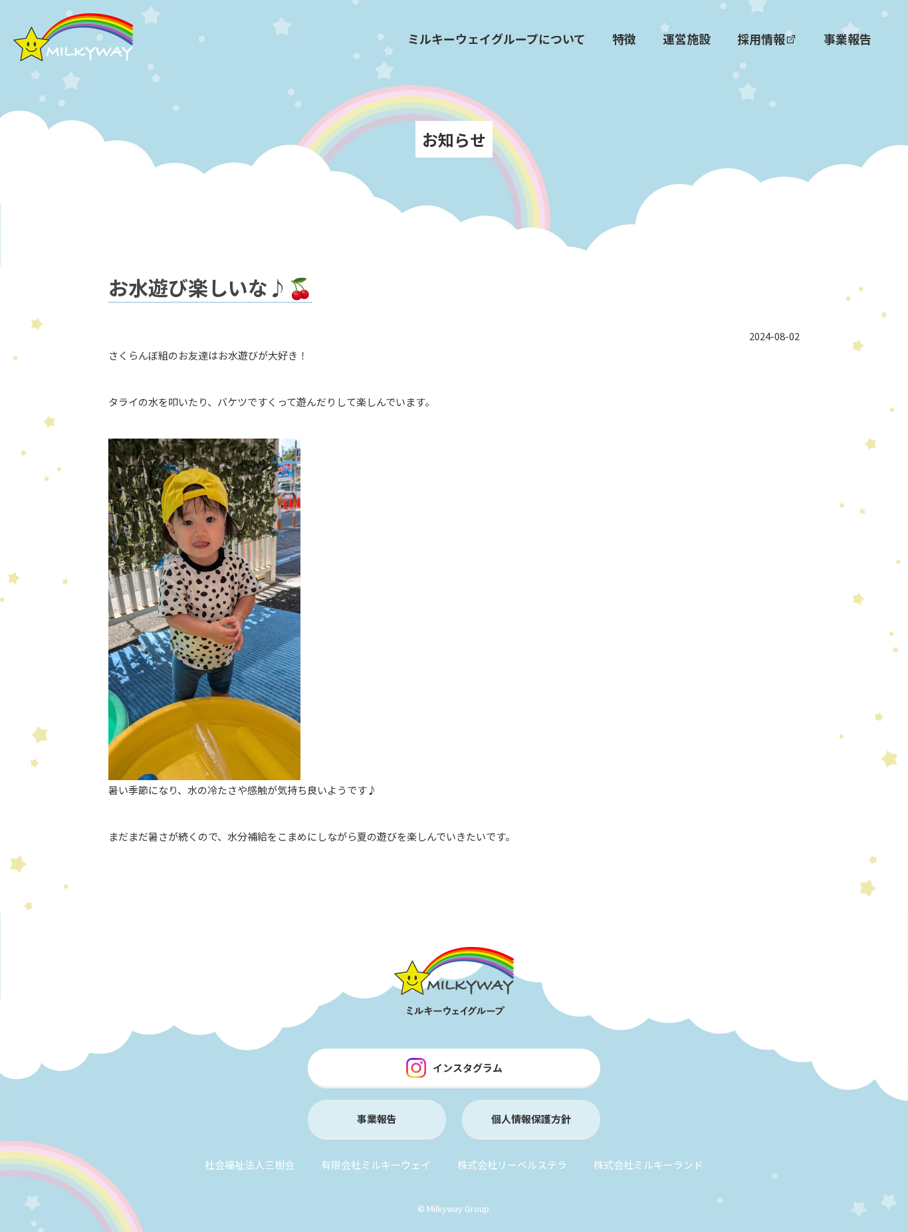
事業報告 (847, 38)
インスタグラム (468, 1068)
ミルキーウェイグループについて (496, 38)
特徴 (624, 38)
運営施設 (687, 38)
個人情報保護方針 (531, 1119)
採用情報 (761, 38)
